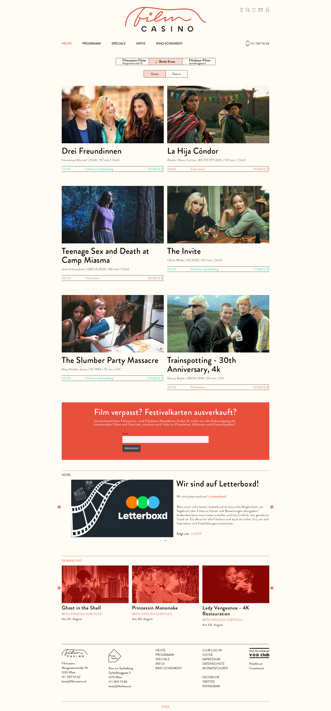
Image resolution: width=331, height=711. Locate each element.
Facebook (210, 677)
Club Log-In (212, 650)
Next (272, 507)
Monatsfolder (215, 668)
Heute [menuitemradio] (154, 73)
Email (125, 433)
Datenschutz (213, 663)
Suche (207, 654)
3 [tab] (165, 540)
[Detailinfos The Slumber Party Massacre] (113, 324)
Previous (59, 507)
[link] (253, 10)
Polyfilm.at (255, 663)
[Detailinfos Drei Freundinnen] (113, 115)
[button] (241, 10)
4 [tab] (170, 540)
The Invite (184, 250)
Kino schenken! (169, 43)
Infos (141, 43)
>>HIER (186, 533)
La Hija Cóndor (192, 150)
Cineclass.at (256, 668)
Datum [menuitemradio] (176, 73)
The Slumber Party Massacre (110, 360)
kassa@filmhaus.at (120, 686)
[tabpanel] (165, 507)
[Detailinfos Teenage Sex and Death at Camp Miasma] (113, 215)
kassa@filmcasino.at (74, 681)
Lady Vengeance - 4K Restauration (225, 610)
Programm (91, 43)
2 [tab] (160, 540)
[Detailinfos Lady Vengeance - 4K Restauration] (235, 584)
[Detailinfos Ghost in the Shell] (95, 584)
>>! (207, 496)
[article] (95, 591)
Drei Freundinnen (92, 150)
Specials (119, 43)
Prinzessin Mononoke (155, 608)
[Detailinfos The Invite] (218, 215)
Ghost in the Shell (81, 608)
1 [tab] (155, 540)
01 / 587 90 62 (260, 43)
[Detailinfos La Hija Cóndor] (218, 115)
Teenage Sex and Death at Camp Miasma (105, 255)
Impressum (211, 659)
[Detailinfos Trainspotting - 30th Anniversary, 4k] (218, 324)
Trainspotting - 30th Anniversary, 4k (201, 365)
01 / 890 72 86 (118, 681)
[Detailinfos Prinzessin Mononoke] (165, 584)
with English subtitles (82, 614)
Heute (67, 43)
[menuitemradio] (132, 61)
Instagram (211, 686)
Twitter (208, 681)
